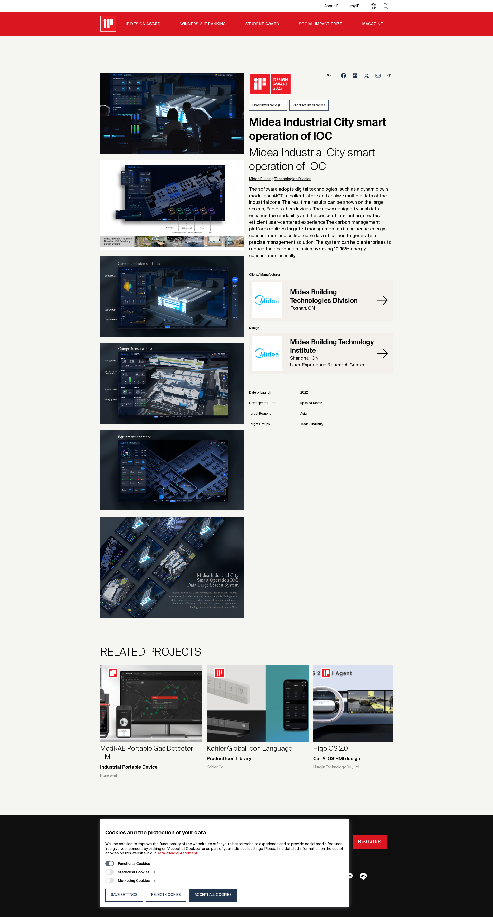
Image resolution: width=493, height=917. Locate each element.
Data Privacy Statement (177, 853)
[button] (373, 6)
